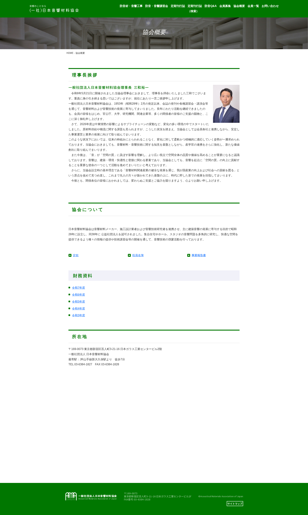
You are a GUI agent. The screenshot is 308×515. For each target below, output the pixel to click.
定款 (76, 255)
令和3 (75, 315)
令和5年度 (78, 301)
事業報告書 (199, 255)
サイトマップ (234, 503)
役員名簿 (138, 255)
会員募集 (225, 5)
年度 (82, 315)
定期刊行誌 (178, 5)
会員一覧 (253, 5)
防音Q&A (211, 5)
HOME (69, 53)
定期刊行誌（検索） (195, 8)
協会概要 (239, 5)
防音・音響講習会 (156, 5)
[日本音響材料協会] (54, 8)
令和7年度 (78, 287)
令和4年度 (78, 308)
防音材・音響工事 (131, 5)
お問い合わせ (270, 5)
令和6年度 (78, 294)
